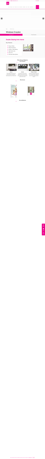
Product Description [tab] (33, 34)
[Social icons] (36, 0)
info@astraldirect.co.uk (15, 0)
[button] (1, 18)
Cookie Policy (30, 457)
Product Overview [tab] (11, 34)
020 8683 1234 (9, 0)
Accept (33, 457)
